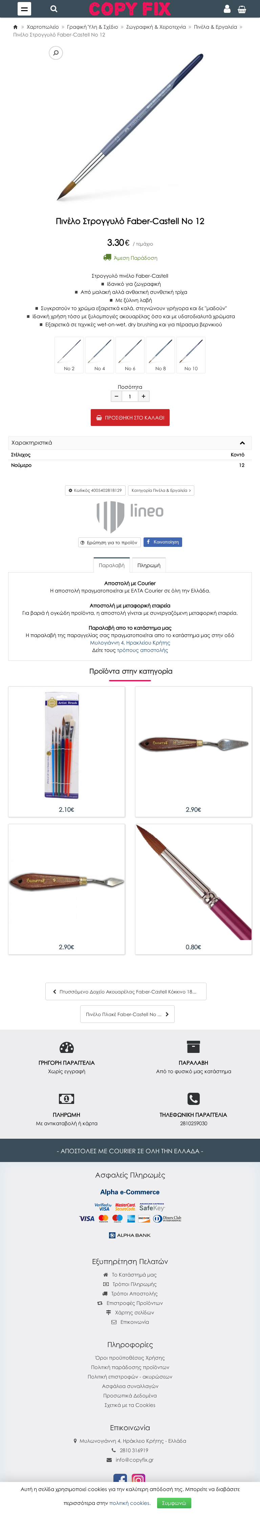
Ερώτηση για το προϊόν (110, 542)
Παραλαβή (112, 565)
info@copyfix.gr (134, 1460)
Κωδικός (97, 490)
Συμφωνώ (174, 1503)
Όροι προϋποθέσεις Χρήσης (130, 1358)
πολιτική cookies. (130, 1503)
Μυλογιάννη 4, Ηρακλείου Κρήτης (130, 642)
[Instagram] (138, 1480)
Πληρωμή (148, 565)
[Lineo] (130, 517)
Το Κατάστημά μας (134, 1274)
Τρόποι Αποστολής (134, 1293)
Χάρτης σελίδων (134, 1312)
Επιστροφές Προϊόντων (134, 1303)
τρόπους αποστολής (142, 650)
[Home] (15, 27)
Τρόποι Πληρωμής (134, 1284)
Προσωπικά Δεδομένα (130, 1395)
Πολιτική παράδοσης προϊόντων (130, 1367)
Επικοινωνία (135, 1322)
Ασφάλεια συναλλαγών (130, 1386)
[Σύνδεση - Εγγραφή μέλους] (227, 9)
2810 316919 (134, 1450)
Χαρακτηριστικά (32, 443)
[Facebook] (120, 1480)
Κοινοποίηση (164, 542)
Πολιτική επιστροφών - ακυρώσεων (130, 1376)
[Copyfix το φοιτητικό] (130, 8)
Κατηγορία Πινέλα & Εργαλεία (160, 490)
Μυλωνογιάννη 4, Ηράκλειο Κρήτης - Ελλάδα (133, 1441)
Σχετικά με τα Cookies (130, 1405)
